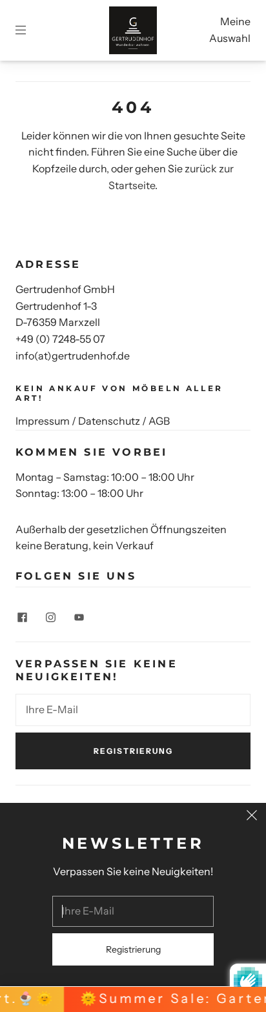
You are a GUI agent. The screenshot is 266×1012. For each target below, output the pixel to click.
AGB (159, 420)
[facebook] (22, 617)
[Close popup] (252, 817)
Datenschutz (109, 420)
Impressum (42, 420)
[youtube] (79, 617)
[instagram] (50, 617)
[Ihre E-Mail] (133, 710)
